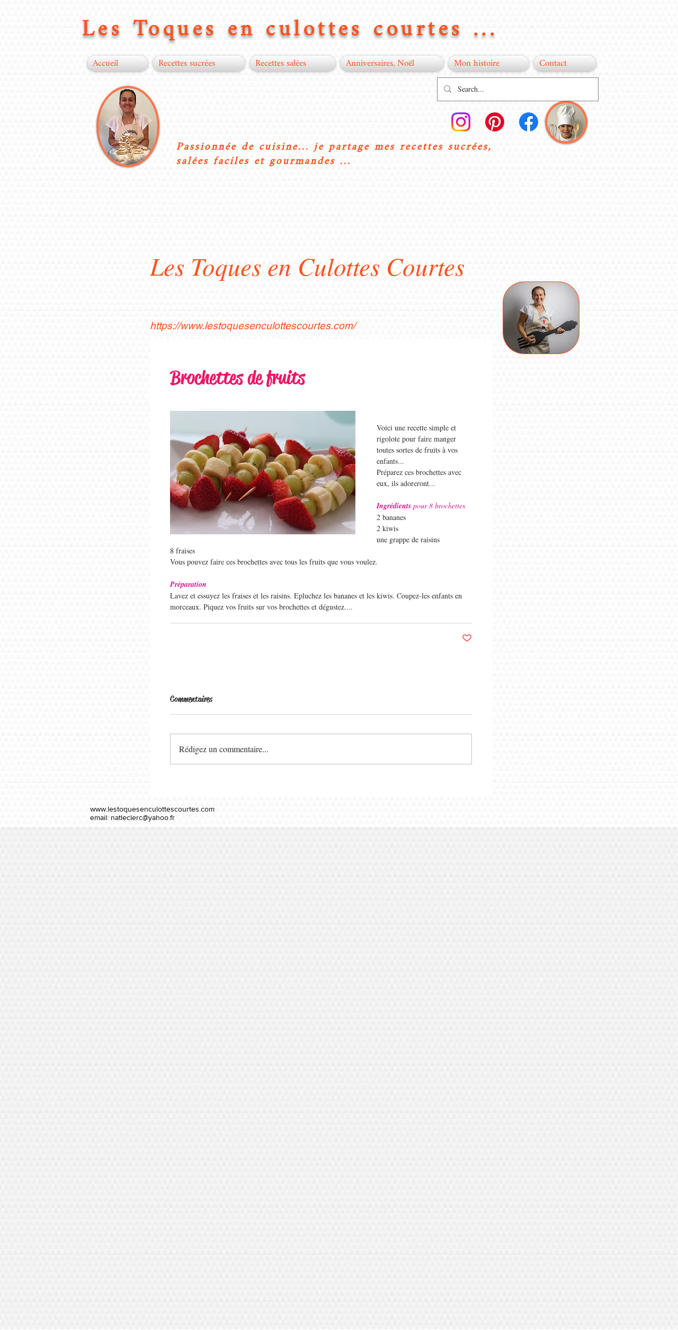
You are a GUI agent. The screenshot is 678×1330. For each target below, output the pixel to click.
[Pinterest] (494, 122)
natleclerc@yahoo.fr (143, 817)
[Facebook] (528, 122)
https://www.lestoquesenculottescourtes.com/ (252, 325)
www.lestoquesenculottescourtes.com (152, 809)
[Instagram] (461, 122)
